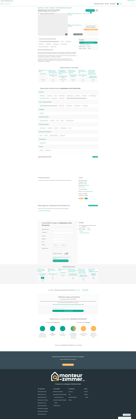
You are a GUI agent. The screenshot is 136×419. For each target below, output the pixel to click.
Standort (41, 146)
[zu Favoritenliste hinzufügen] (39, 14)
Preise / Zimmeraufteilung (45, 102)
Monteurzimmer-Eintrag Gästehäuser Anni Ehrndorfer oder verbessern (73, 335)
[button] (53, 24)
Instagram (86, 394)
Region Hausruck (90, 191)
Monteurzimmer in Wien (42, 391)
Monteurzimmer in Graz (42, 402)
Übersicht (41, 92)
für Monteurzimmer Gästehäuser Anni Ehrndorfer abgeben (42, 335)
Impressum (71, 391)
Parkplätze (41, 109)
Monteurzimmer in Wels (42, 397)
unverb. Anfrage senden (90, 10)
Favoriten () (125, 417)
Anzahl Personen (45, 248)
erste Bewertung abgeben (91, 29)
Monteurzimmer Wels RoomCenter (73, 76)
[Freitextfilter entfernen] (132, 4)
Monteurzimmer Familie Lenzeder (63, 77)
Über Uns (107, 3)
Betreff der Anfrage (45, 229)
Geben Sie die (45, 210)
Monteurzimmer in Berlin (42, 405)
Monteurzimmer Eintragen (68, 364)
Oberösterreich (86, 185)
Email (43, 241)
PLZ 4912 (85, 182)
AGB (69, 394)
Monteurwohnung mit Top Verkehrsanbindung (53, 76)
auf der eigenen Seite (83, 334)
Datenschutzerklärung (58, 257)
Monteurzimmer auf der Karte (85, 44)
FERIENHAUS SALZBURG (93, 274)
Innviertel (84, 191)
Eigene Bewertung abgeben (93, 205)
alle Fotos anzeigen (78, 34)
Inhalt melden (85, 290)
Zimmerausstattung (43, 116)
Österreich (83, 186)
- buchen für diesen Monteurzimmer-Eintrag (93, 335)
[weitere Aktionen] (97, 10)
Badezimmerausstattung (45, 131)
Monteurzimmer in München (43, 411)
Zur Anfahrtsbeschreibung (84, 232)
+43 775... (84, 46)
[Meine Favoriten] (117, 4)
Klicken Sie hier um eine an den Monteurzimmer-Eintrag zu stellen (68, 304)
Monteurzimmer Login (131, 0)
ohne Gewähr (77, 290)
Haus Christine (43, 73)
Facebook (86, 391)
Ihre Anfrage (44, 232)
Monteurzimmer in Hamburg (43, 408)
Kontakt (86, 198)
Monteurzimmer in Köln (42, 414)
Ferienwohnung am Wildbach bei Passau (93, 77)
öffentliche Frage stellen (68, 310)
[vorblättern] (65, 24)
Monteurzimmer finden (99, 3)
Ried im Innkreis (84, 183)
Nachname (44, 238)
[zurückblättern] (40, 24)
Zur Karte (81, 231)
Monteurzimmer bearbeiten (58, 391)
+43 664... (84, 48)
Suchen (134, 4)
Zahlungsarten (42, 139)
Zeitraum (43, 244)
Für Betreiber (113, 3)
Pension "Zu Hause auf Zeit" (83, 76)
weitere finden (52, 334)
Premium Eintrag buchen (58, 397)
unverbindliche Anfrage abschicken (60, 260)
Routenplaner (95, 156)
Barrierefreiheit (127, 414)
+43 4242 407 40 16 (56, 405)
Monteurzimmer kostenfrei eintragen (59, 394)
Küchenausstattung (44, 124)
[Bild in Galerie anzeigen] (75, 18)
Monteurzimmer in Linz (42, 394)
